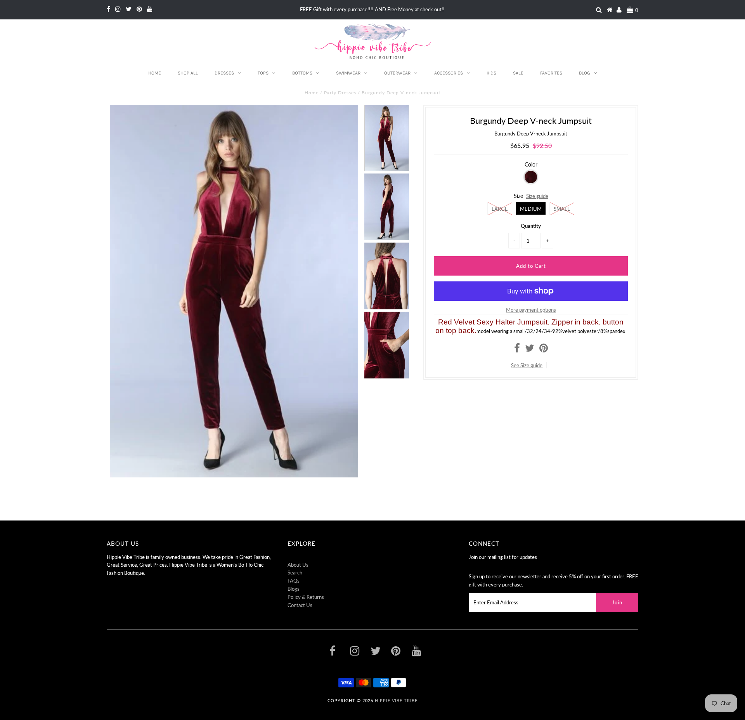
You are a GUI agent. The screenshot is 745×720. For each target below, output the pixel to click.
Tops (263, 73)
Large (500, 209)
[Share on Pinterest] (543, 350)
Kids (491, 73)
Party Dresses (340, 92)
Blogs (294, 589)
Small (562, 209)
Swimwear (348, 73)
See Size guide (526, 365)
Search (295, 572)
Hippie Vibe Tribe (396, 700)
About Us (298, 565)
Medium (531, 209)
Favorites (551, 73)
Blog (584, 73)
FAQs (294, 581)
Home (154, 73)
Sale (518, 73)
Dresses (224, 73)
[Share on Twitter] (529, 350)
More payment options (531, 310)
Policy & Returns (306, 597)
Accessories (448, 73)
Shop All (188, 73)
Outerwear (397, 73)
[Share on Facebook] (517, 350)
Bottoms (302, 73)
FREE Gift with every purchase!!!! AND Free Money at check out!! (372, 9)
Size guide (537, 196)
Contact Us (300, 605)
